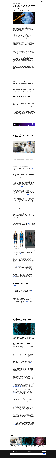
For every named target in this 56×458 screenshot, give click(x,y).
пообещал (23, 34)
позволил (20, 200)
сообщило (32, 290)
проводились (14, 204)
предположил (26, 301)
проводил (31, 168)
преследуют (14, 392)
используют (29, 223)
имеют (25, 356)
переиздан (14, 424)
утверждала (16, 48)
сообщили (14, 158)
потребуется (14, 402)
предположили (15, 406)
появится (23, 25)
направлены (14, 276)
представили (21, 253)
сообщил (14, 58)
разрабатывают (15, 181)
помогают (27, 214)
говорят (31, 362)
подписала (17, 266)
